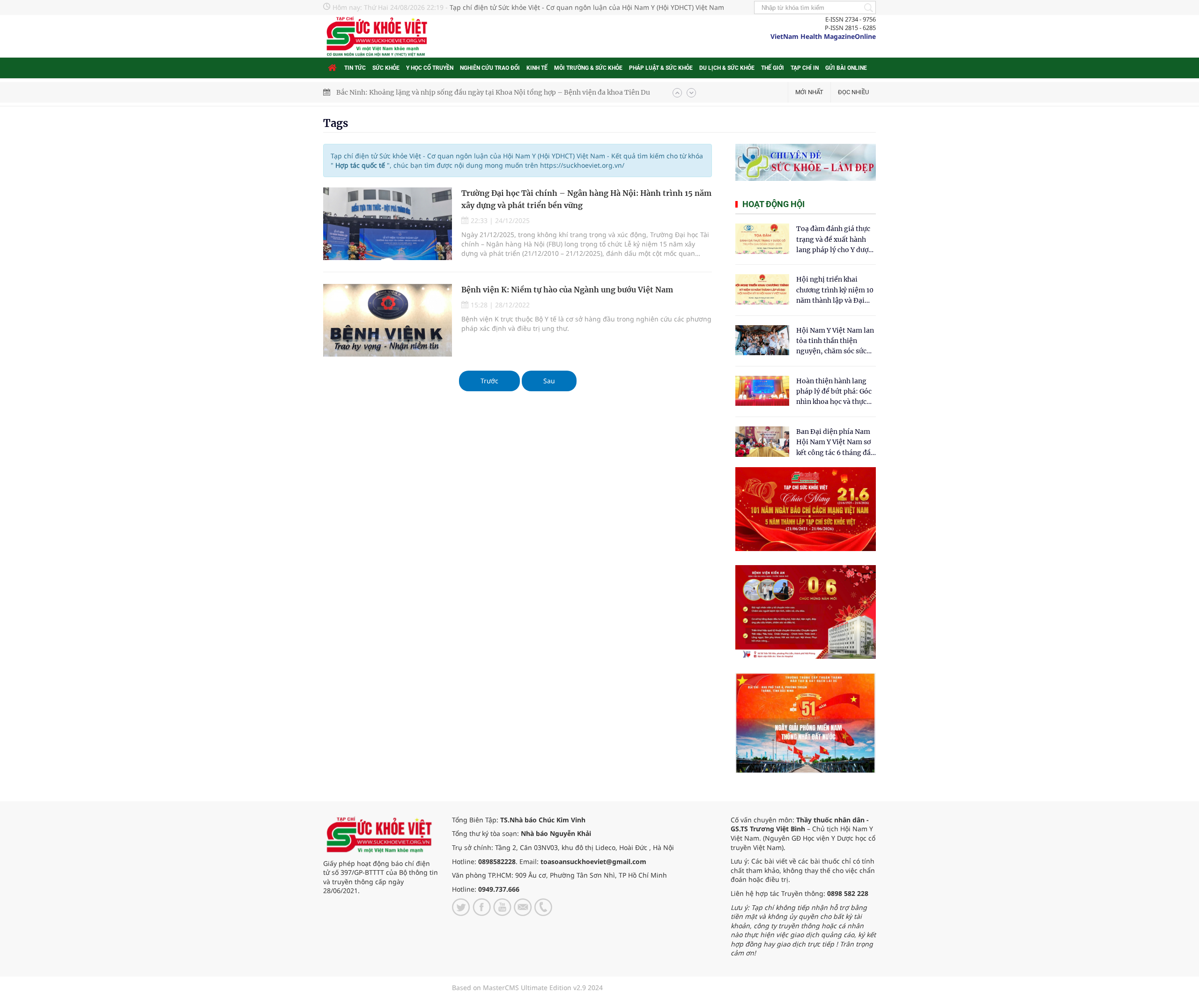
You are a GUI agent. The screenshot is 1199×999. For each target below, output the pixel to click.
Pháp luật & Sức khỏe (661, 68)
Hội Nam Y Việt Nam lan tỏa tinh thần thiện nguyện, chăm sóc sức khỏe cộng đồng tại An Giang (835, 341)
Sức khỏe (386, 68)
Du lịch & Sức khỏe (727, 68)
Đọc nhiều (853, 92)
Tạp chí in (805, 68)
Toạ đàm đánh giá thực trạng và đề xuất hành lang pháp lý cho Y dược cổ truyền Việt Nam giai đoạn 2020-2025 (834, 239)
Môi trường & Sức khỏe (588, 68)
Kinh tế (537, 68)
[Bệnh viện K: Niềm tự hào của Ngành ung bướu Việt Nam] (387, 320)
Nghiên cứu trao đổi (490, 68)
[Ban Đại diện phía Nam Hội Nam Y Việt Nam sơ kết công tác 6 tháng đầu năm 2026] (762, 441)
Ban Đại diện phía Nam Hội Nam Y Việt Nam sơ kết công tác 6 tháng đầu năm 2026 (835, 442)
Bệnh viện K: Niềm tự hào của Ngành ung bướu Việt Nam (567, 289)
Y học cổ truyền (429, 68)
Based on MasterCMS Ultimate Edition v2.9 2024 (527, 987)
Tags (335, 123)
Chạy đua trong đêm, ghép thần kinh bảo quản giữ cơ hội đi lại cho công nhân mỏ (466, 92)
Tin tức (355, 68)
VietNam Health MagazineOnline (823, 36)
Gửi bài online (846, 68)
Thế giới (772, 68)
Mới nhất (809, 92)
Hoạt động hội (773, 204)
